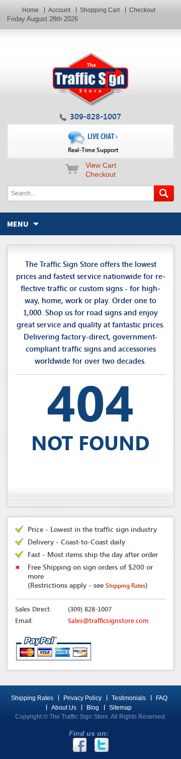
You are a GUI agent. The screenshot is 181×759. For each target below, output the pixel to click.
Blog (92, 707)
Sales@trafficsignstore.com (108, 620)
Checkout (142, 10)
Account (59, 10)
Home (30, 10)
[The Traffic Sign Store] (90, 34)
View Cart (100, 165)
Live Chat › (93, 143)
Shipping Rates (32, 698)
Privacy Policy (82, 698)
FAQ (161, 698)
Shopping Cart (100, 10)
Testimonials (129, 698)
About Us (63, 707)
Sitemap (120, 707)
